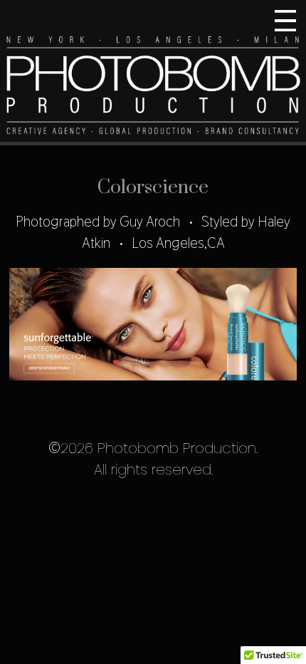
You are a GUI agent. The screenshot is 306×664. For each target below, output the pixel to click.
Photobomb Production (153, 72)
